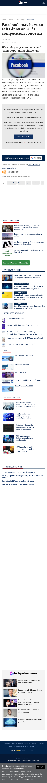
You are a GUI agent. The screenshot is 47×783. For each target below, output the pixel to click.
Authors (33, 743)
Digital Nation (26, 761)
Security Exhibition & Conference (28, 380)
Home (4, 20)
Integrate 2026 (21, 373)
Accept (40, 767)
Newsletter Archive (22, 746)
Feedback (41, 743)
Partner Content (12, 270)
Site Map (31, 746)
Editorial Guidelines (24, 743)
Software (30, 20)
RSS (37, 746)
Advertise (12, 746)
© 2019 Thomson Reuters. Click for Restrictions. (16, 176)
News (11, 20)
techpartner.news (14, 761)
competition (12, 183)
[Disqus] (23, 518)
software (36, 183)
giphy (28, 183)
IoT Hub (36, 761)
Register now (23, 137)
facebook (21, 183)
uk (42, 183)
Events (7, 350)
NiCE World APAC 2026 (24, 356)
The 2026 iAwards (22, 365)
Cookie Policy (13, 779)
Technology (20, 20)
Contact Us (6, 743)
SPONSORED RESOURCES (14, 313)
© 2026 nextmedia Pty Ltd (27, 751)
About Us (14, 743)
